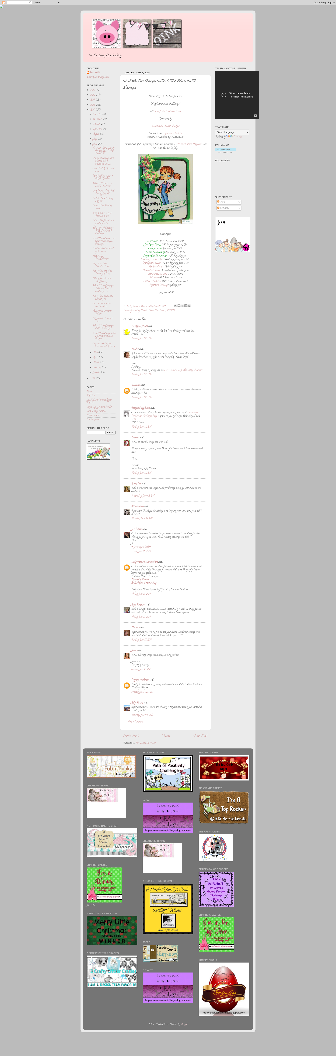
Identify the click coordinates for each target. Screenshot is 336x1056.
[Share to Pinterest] (189, 305)
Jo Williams (137, 529)
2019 (93, 90)
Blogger (184, 1024)
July (95, 139)
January (97, 372)
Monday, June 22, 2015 (142, 692)
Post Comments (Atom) (145, 743)
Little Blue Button (157, 311)
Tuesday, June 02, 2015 (141, 338)
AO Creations (137, 506)
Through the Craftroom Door (167, 112)
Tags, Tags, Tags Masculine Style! (101, 265)
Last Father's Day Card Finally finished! (103, 192)
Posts (222, 202)
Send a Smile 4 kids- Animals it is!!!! (102, 214)
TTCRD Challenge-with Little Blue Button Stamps (104, 336)
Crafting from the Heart (152, 260)
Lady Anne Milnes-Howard (144, 562)
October (97, 124)
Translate (237, 137)
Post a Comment (135, 722)
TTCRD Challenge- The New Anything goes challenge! (104, 241)
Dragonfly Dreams (151, 271)
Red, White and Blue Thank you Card (102, 272)
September (98, 129)
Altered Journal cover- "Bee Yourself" (103, 280)
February (97, 367)
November (98, 119)
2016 (93, 105)
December (97, 114)
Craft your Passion (151, 263)
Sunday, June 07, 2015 (141, 640)
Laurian (135, 438)
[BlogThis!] (179, 305)
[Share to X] (182, 305)
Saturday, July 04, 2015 (142, 715)
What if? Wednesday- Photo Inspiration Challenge (103, 231)
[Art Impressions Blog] (232, 251)
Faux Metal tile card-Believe (102, 312)
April (96, 357)
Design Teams (93, 415)
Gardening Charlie (173, 133)
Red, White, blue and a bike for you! (103, 297)
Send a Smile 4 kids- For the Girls (102, 305)
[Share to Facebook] (185, 305)
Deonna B (95, 72)
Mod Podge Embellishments (101, 257)
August (96, 134)
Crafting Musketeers (140, 680)
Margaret (135, 627)
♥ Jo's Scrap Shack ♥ (141, 547)
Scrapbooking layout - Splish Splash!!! (103, 177)
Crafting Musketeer (151, 281)
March (96, 362)
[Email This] (175, 305)
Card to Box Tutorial (96, 411)
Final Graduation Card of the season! (103, 250)
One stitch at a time (157, 274)
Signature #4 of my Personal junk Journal (104, 345)
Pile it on (154, 278)
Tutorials (91, 396)
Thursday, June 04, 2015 (142, 519)
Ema (133, 419)
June (95, 144)
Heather (135, 349)
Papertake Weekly (158, 285)
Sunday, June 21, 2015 (141, 669)
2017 (93, 100)
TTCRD (171, 311)
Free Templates (93, 419)
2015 (93, 110)
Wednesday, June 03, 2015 (143, 496)
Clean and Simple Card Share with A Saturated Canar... (103, 161)
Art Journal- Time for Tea (103, 320)
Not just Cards (155, 267)
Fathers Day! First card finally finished (103, 222)
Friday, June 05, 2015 (141, 551)
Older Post (200, 735)
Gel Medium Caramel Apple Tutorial (99, 401)
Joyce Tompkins (138, 605)
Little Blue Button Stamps (165, 126)
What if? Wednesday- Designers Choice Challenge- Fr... (103, 288)
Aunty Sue (136, 484)
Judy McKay (137, 703)
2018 (93, 95)
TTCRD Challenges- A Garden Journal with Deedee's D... (103, 151)
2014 (93, 378)
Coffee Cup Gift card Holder (99, 407)
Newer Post (131, 735)
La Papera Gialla (139, 326)
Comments (224, 208)
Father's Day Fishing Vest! (102, 207)
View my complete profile (98, 77)
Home (166, 735)
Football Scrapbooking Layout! (103, 200)
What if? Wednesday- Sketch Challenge (103, 185)
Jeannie (134, 650)
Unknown (135, 385)
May (95, 352)
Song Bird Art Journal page (103, 170)
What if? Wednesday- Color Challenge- (103, 327)
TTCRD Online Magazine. (189, 144)
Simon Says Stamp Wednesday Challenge (183, 370)
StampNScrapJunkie (140, 408)
